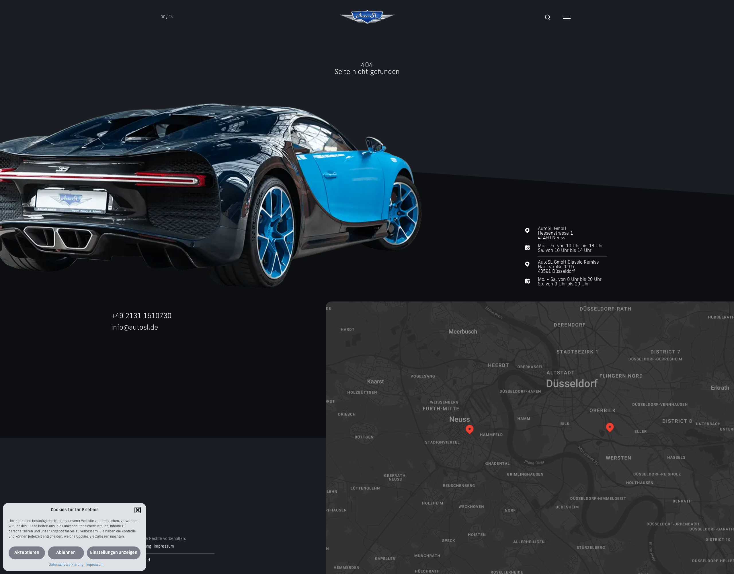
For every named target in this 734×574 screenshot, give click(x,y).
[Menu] (566, 17)
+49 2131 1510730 (141, 316)
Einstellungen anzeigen (113, 553)
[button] (137, 510)
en (171, 17)
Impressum (95, 565)
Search (547, 17)
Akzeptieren (26, 553)
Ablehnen (66, 553)
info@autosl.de (134, 327)
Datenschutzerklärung (66, 565)
